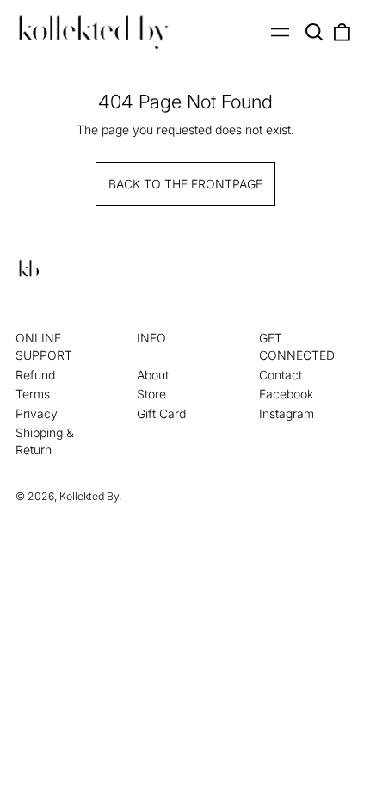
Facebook (286, 393)
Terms (32, 393)
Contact (280, 374)
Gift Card (161, 413)
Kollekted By (89, 496)
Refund (35, 374)
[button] (315, 32)
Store (151, 393)
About (153, 374)
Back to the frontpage (185, 183)
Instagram (286, 413)
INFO (151, 337)
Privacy (36, 413)
